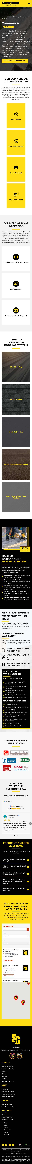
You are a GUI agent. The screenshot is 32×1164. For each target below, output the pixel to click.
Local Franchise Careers (9, 1106)
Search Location (8, 926)
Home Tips (7, 1129)
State (4, 933)
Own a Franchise (7, 1104)
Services (10, 16)
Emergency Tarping (8, 1081)
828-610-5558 (9, 956)
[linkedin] (10, 1145)
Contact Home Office (8, 1094)
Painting (4, 1078)
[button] (1, 823)
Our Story (5, 1089)
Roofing (16, 16)
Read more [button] (7, 830)
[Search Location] (28, 929)
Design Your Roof (7, 1117)
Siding (3, 1074)
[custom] (3, 1145)
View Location (8, 960)
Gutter (6, 1132)
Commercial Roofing (8, 1069)
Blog (5, 1122)
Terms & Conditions (20, 1153)
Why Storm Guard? (8, 1091)
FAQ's (3, 1114)
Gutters (4, 1071)
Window (6, 1134)
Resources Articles (7, 1119)
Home (4, 16)
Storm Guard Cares (8, 1096)
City (4, 940)
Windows (4, 1076)
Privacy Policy (10, 1153)
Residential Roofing (8, 1066)
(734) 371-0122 (9, 972)
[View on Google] (5, 816)
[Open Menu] (29, 3)
